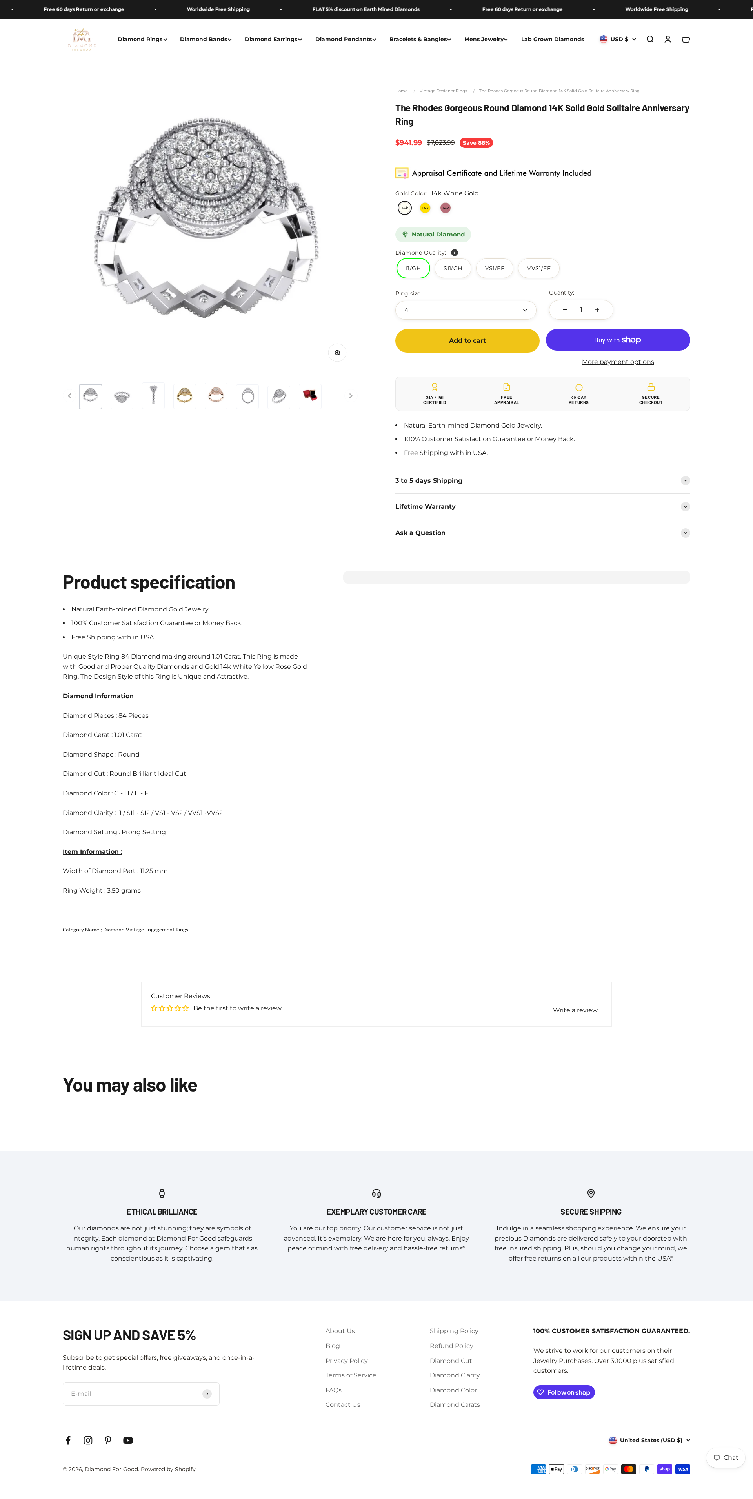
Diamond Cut (451, 1360)
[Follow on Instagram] (88, 1440)
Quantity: (561, 292)
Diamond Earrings (271, 39)
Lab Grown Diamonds (552, 39)
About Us (340, 1331)
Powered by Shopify (168, 1469)
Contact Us (343, 1404)
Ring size (407, 293)
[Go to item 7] (278, 397)
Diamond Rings (140, 39)
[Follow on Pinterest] (108, 1440)
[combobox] (466, 310)
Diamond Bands (203, 39)
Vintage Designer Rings (443, 90)
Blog (333, 1346)
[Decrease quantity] (565, 310)
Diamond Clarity (455, 1375)
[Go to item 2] (122, 398)
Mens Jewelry (484, 39)
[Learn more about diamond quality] (454, 252)
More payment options (618, 362)
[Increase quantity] (597, 310)
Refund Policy (451, 1346)
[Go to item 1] (90, 396)
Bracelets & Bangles (418, 39)
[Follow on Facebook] (68, 1440)
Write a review (575, 1010)
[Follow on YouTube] (128, 1440)
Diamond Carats (455, 1404)
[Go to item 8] (310, 396)
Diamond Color (453, 1390)
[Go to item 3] (153, 395)
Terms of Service (351, 1375)
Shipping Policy (454, 1331)
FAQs (334, 1390)
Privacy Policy (347, 1360)
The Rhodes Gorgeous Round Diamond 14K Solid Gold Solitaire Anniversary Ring (559, 90)
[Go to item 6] (247, 396)
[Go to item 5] (216, 396)
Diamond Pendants (343, 39)
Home (401, 90)
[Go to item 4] (184, 396)
